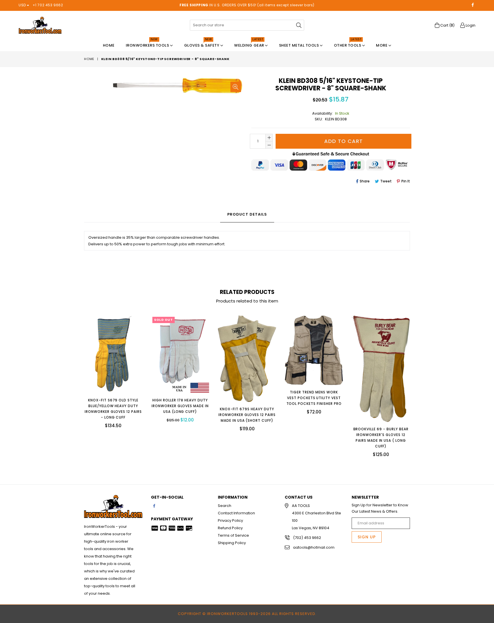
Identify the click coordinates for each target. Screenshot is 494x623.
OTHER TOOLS (348, 44)
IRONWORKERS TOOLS (148, 44)
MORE (382, 45)
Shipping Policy (232, 543)
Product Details (247, 214)
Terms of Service (233, 535)
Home (109, 45)
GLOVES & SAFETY (202, 44)
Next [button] (416, 382)
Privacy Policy (230, 520)
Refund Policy (230, 528)
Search (224, 505)
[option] (108, 376)
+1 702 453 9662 (48, 5)
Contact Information (236, 513)
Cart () (447, 25)
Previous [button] (78, 382)
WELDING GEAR (249, 44)
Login (470, 25)
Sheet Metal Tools (299, 45)
